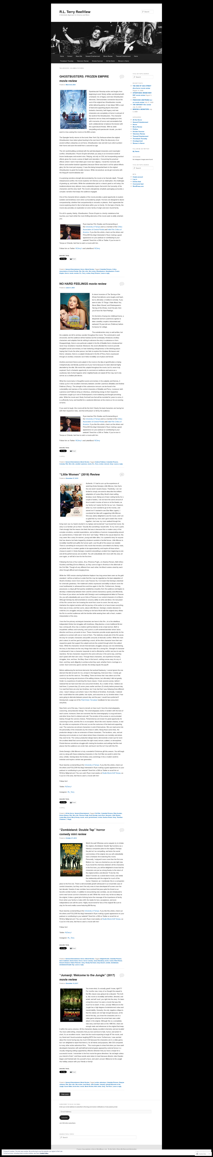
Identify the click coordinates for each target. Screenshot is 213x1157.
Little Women (116, 815)
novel (86, 817)
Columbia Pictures (106, 269)
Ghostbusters (100, 271)
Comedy (62, 464)
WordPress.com (138, 186)
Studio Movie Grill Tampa (111, 773)
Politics (135, 129)
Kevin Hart (76, 1086)
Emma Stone (74, 961)
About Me (79, 56)
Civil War (98, 813)
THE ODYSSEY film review (142, 105)
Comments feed (138, 184)
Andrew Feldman (100, 462)
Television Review (83, 61)
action (97, 1082)
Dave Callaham (64, 961)
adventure (103, 1082)
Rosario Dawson (64, 963)
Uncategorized (138, 141)
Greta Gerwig (93, 815)
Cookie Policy (44, 1153)
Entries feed (137, 181)
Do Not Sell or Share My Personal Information (122, 1149)
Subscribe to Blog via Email (69, 1104)
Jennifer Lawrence (81, 464)
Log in (135, 179)
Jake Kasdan (95, 1084)
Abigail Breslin (104, 959)
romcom (106, 464)
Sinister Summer (97, 61)
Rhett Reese (118, 961)
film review (92, 271)
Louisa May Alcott (65, 817)
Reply (69, 819)
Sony (111, 464)
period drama (93, 817)
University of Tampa (93, 226)
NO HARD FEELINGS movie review (82, 284)
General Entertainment (93, 56)
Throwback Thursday (66, 61)
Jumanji (102, 1084)
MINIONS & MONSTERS (141, 109)
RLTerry (97, 248)
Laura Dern (101, 815)
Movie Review (107, 56)
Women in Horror (123, 61)
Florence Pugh (83, 815)
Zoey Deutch (101, 963)
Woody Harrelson (90, 963)
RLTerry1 (79, 248)
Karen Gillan (68, 1086)
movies (76, 273)
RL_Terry (71, 792)
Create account (138, 177)
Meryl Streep (75, 817)
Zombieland (114, 963)
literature (108, 815)
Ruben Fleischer (76, 963)
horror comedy (88, 961)
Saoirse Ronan (107, 817)
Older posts (65, 1094)
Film (80, 271)
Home (62, 56)
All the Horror (110, 61)
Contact (69, 56)
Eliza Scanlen (117, 813)
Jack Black (86, 1084)
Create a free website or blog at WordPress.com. (92, 1149)
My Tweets (136, 151)
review (88, 273)
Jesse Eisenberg (99, 961)
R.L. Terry (82, 273)
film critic (85, 271)
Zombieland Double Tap (66, 965)
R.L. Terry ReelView (74, 11)
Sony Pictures (95, 273)
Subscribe (64, 1117)
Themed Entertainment (123, 56)
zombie (108, 963)
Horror (136, 56)
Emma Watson (64, 815)
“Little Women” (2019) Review (79, 474)
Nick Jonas (97, 1086)
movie (71, 273)
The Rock (109, 1086)
